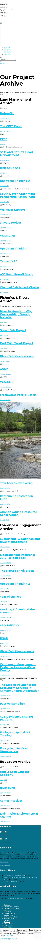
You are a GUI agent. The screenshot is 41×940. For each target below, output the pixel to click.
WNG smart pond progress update (14, 875)
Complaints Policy (9, 925)
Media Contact (8, 923)
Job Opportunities (9, 915)
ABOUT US (7, 47)
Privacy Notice (4, 862)
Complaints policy (5, 865)
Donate (2, 63)
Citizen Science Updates (11, 881)
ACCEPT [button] (15, 939)
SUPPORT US (7, 53)
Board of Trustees (9, 918)
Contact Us (7, 922)
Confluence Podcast (9, 913)
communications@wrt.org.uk (16, 898)
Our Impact (7, 905)
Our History (7, 920)
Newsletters (7, 912)
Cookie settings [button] (5, 939)
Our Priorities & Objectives (11, 906)
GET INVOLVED (8, 51)
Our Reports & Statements (11, 908)
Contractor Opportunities (11, 917)
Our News (7, 910)
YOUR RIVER (7, 54)
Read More (9, 935)
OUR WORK (7, 49)
